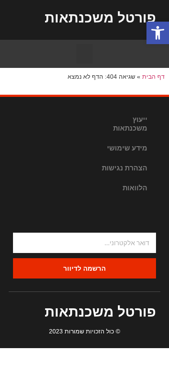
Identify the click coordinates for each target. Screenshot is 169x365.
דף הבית (153, 77)
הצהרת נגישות (124, 168)
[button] (84, 54)
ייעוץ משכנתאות (130, 124)
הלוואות (135, 188)
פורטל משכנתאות (100, 18)
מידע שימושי (127, 148)
